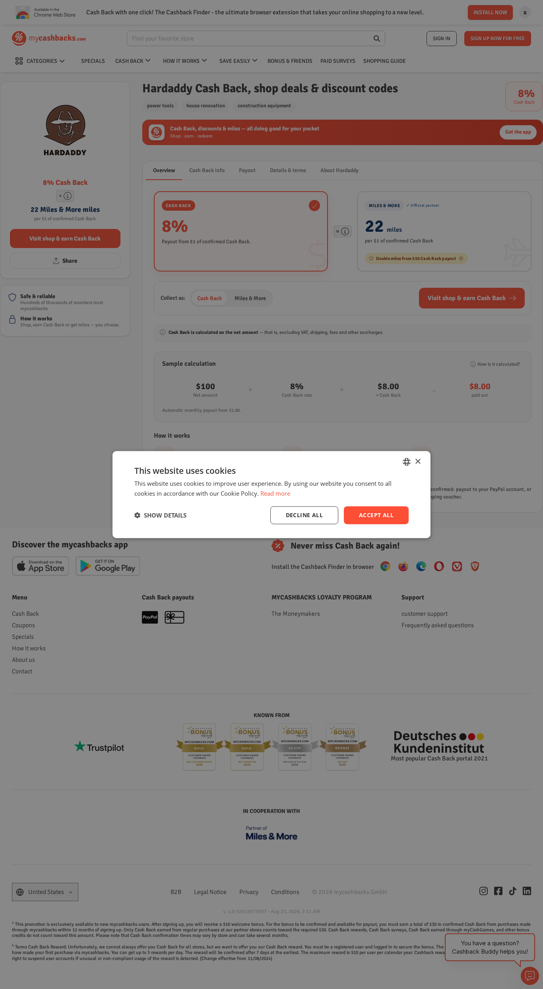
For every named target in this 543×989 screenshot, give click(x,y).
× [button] (418, 461)
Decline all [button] (304, 515)
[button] (160, 515)
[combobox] (407, 462)
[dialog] (271, 494)
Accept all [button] (376, 515)
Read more (275, 493)
